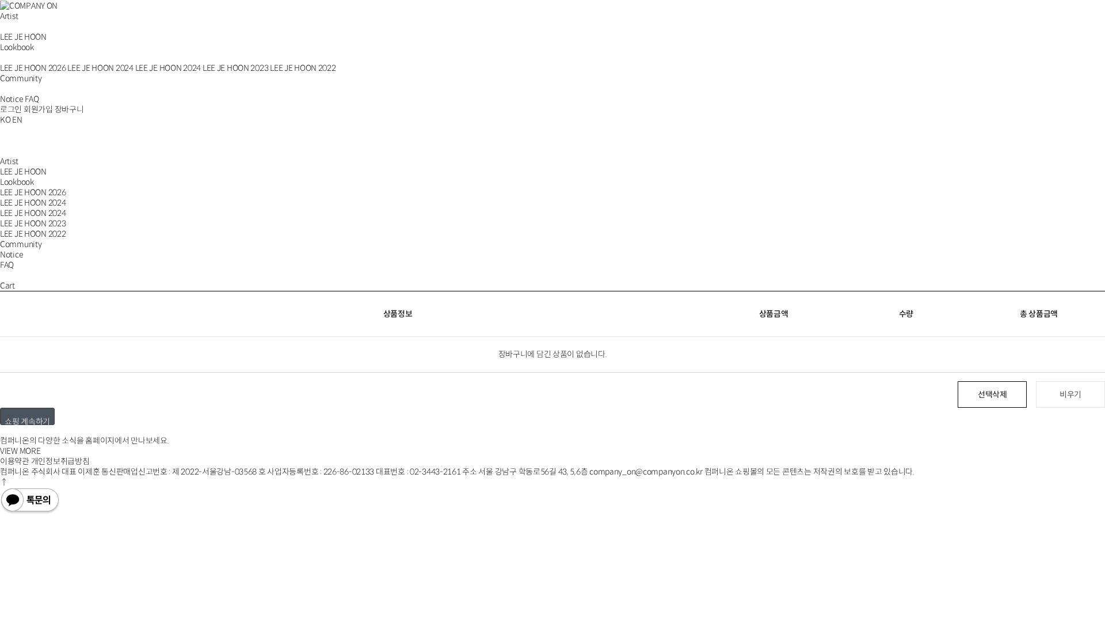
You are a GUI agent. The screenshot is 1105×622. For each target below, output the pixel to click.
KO (5, 120)
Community (20, 78)
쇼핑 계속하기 (27, 420)
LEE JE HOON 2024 (100, 68)
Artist (9, 16)
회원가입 (38, 109)
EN (17, 120)
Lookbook (17, 47)
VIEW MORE (20, 451)
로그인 (11, 109)
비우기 (1070, 394)
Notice (11, 99)
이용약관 (14, 461)
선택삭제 (992, 394)
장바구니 (69, 109)
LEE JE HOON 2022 (303, 68)
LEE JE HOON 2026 (33, 68)
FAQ (32, 99)
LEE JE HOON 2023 (236, 68)
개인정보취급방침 (60, 461)
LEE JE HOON (23, 37)
